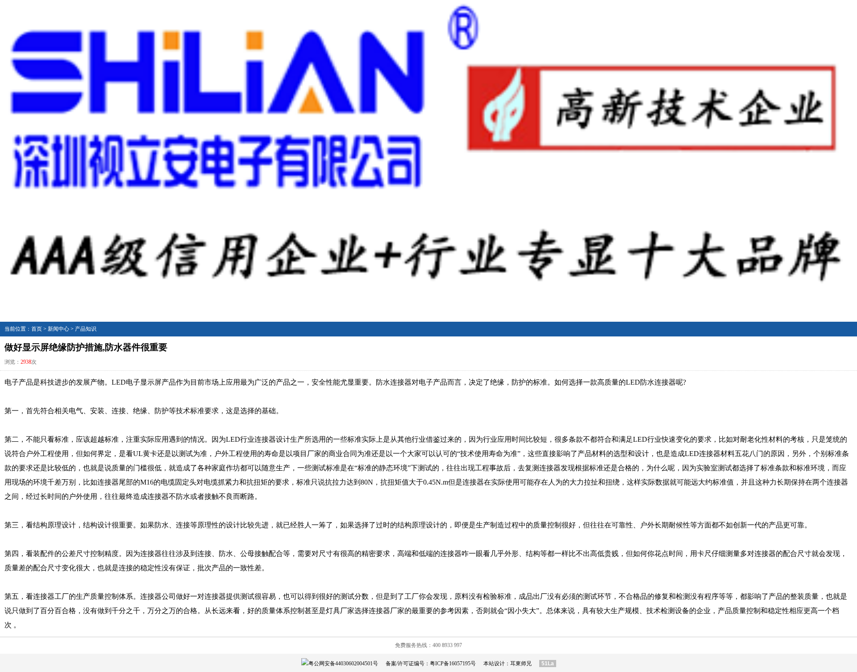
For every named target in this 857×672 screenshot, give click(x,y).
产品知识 (85, 329)
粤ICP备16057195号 (453, 663)
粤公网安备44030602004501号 (343, 663)
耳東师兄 (521, 663)
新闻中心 (58, 329)
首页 (36, 329)
